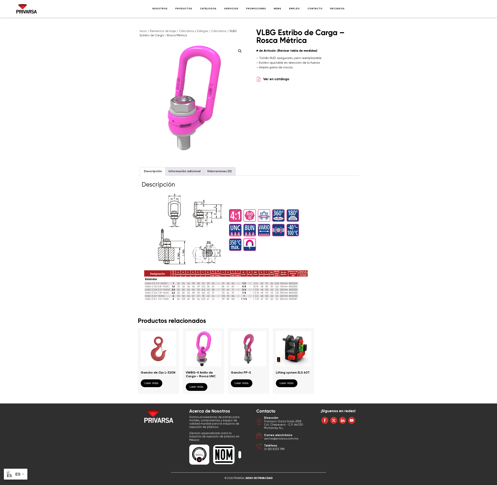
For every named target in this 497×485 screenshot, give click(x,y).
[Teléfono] (259, 446)
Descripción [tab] (153, 171)
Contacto (315, 9)
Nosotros (160, 9)
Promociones (256, 9)
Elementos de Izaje (163, 31)
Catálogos (208, 9)
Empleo (294, 9)
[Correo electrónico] (259, 436)
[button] (239, 51)
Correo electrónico (278, 435)
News (277, 9)
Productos (183, 9)
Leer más (151, 383)
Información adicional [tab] (185, 171)
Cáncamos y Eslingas (193, 31)
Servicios (231, 9)
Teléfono (270, 445)
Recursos (337, 9)
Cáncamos (218, 31)
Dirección (271, 418)
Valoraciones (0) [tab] (219, 171)
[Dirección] (259, 422)
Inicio (143, 31)
